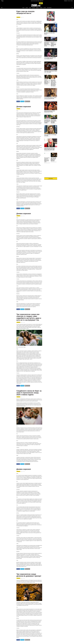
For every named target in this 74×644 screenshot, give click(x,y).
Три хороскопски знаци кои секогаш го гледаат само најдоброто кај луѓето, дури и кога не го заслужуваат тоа (28, 317)
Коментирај (28, 101)
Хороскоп (18, 17)
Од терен (33, 7)
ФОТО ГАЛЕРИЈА (49, 7)
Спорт (30, 7)
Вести (23, 7)
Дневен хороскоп (23, 106)
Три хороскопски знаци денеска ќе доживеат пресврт (28, 575)
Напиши (41, 7)
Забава (27, 7)
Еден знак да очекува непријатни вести (25, 12)
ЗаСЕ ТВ (45, 7)
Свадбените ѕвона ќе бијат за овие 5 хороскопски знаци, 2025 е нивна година (28, 393)
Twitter (23, 101)
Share (18, 101)
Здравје (37, 7)
